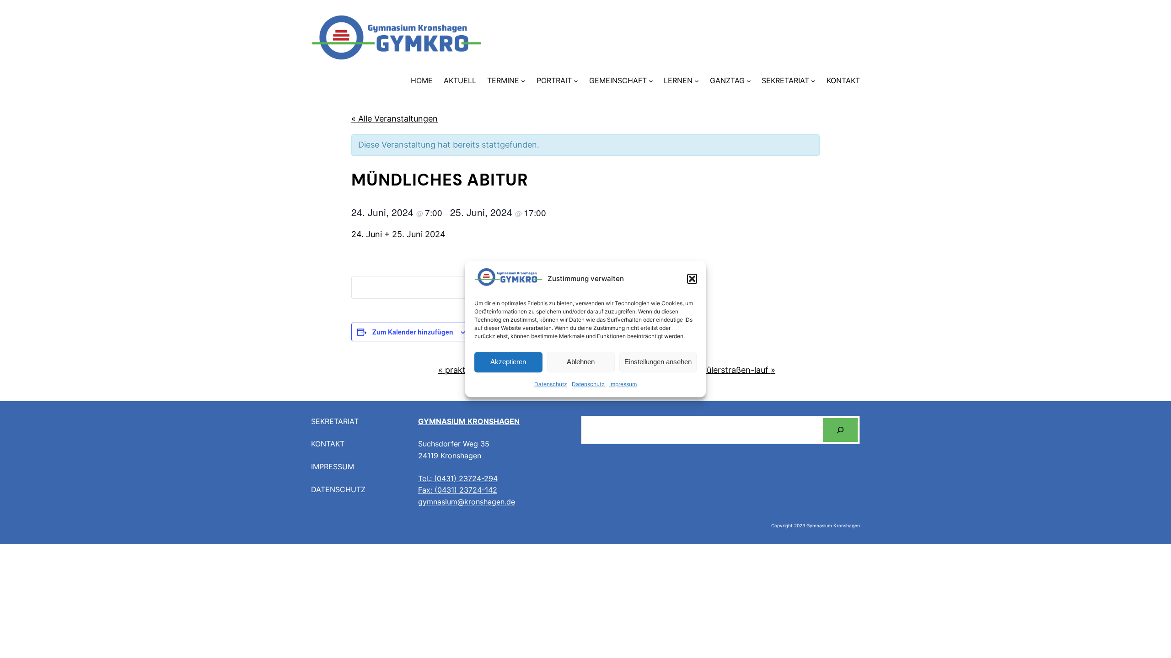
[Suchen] (840, 430)
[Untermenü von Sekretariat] (813, 81)
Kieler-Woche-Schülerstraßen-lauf (706, 370)
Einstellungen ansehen (658, 362)
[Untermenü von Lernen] (696, 81)
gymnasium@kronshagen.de (466, 501)
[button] (692, 279)
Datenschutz (550, 384)
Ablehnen (581, 362)
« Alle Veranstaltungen (394, 118)
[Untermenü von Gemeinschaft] (651, 81)
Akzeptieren (508, 362)
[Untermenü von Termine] (523, 81)
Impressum (623, 384)
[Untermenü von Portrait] (576, 81)
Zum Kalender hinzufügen (412, 331)
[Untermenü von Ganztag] (749, 81)
